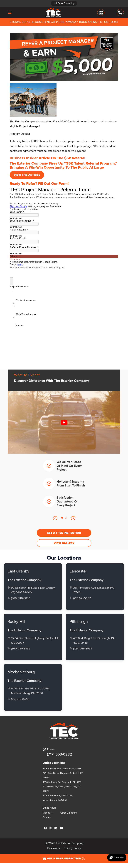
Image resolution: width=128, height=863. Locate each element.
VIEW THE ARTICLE (27, 175)
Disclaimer (53, 848)
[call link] (120, 12)
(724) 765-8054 (82, 649)
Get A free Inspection (64, 533)
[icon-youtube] (61, 828)
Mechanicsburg (21, 672)
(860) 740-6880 (20, 598)
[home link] (53, 12)
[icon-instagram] (50, 828)
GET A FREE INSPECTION (64, 858)
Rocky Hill (16, 621)
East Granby (18, 571)
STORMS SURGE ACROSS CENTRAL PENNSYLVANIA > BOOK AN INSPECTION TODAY (64, 22)
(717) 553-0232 (59, 754)
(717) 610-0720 (20, 699)
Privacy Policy (72, 848)
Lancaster (78, 571)
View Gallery (64, 543)
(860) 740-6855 (20, 649)
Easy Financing (66, 3)
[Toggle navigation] (10, 12)
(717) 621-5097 (82, 598)
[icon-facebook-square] (45, 828)
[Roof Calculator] (101, 12)
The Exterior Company (24, 579)
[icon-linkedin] (55, 828)
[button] (55, 518)
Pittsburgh (79, 621)
